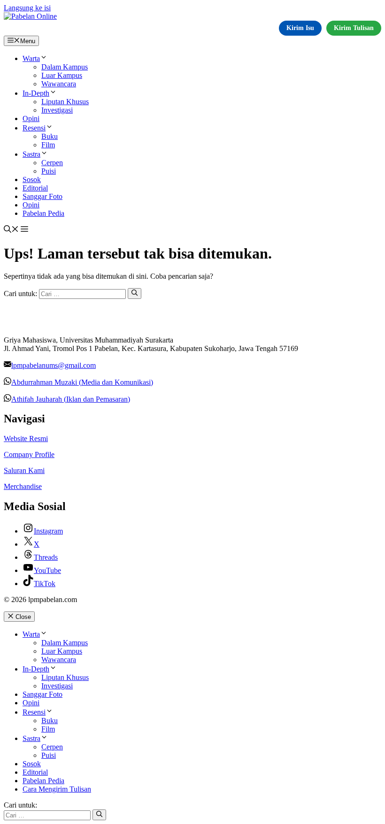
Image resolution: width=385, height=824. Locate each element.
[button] (11, 230)
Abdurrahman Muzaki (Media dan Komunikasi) (82, 382)
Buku (49, 136)
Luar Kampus (61, 75)
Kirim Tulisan (354, 27)
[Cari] (134, 293)
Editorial (35, 188)
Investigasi (57, 110)
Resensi (34, 128)
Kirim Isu (300, 27)
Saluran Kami (24, 470)
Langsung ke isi (27, 8)
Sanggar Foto (42, 196)
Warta (31, 58)
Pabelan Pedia (43, 213)
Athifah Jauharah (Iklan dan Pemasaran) (70, 399)
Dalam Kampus (64, 67)
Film (48, 145)
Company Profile (29, 454)
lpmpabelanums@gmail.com (53, 365)
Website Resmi (26, 439)
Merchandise (23, 486)
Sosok (32, 179)
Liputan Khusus (65, 102)
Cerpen (52, 163)
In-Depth (36, 93)
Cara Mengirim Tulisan (57, 789)
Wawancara (58, 84)
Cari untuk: (20, 805)
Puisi (48, 171)
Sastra (31, 154)
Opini (31, 118)
